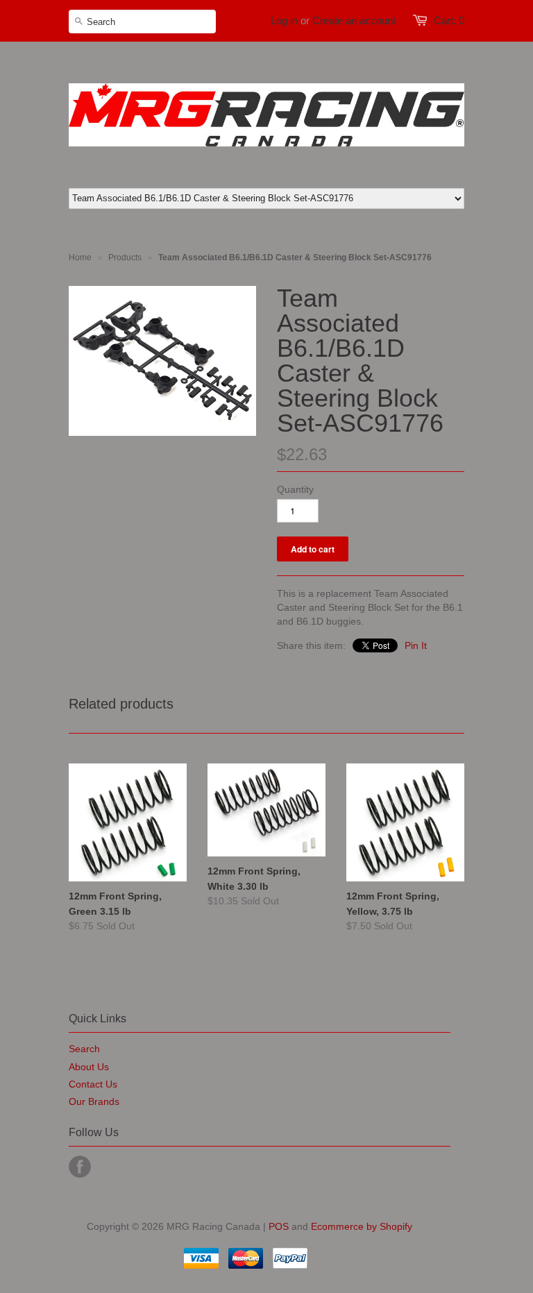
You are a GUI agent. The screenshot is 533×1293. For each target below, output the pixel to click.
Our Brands (94, 1101)
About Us (89, 1066)
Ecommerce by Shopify (361, 1226)
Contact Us (93, 1084)
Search (84, 1048)
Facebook (80, 1167)
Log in (284, 20)
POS (279, 1226)
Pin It (416, 645)
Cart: (449, 20)
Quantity (295, 489)
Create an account (354, 20)
